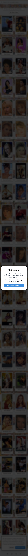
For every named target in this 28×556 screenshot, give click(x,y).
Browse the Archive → (14, 285)
